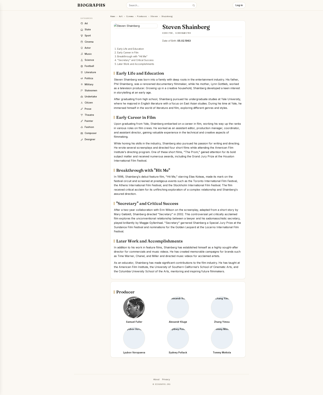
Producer (142, 16)
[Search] (193, 5)
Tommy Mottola (222, 352)
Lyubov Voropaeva (134, 352)
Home (112, 16)
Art (121, 16)
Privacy (166, 379)
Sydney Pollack (178, 352)
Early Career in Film (127, 52)
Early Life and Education (130, 48)
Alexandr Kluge (178, 321)
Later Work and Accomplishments (135, 64)
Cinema (129, 16)
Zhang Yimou (222, 321)
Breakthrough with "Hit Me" (132, 56)
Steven (154, 16)
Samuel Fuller (134, 321)
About (156, 379)
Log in (239, 5)
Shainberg (167, 16)
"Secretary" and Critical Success (135, 60)
